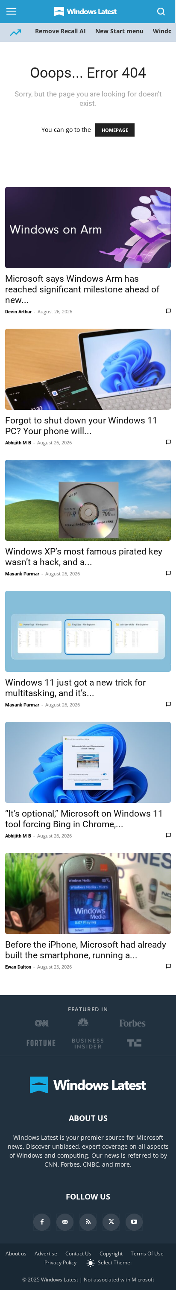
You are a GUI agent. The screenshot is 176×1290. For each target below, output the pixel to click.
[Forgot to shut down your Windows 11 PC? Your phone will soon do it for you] (88, 369)
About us (16, 1253)
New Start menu (119, 31)
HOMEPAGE (115, 130)
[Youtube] (134, 1222)
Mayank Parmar (22, 574)
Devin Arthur (18, 312)
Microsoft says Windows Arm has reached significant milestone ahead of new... (82, 289)
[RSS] (88, 1222)
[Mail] (64, 1222)
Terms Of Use (147, 1253)
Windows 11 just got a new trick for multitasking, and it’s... (75, 687)
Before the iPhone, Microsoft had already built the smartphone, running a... (85, 950)
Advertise (46, 1253)
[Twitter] (111, 1222)
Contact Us (78, 1253)
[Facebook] (41, 1222)
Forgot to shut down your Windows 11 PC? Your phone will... (81, 425)
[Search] (161, 11)
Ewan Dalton (18, 967)
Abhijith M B (18, 443)
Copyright (111, 1253)
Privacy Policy (60, 1262)
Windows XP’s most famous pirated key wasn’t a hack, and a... (83, 556)
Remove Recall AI (60, 31)
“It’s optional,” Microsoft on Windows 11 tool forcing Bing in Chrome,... (84, 818)
